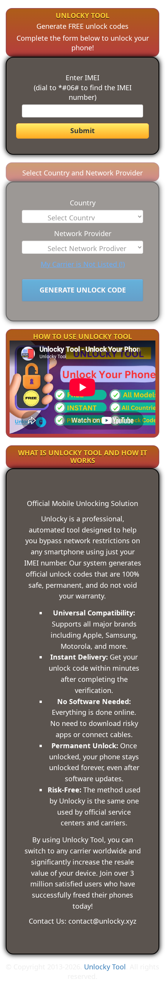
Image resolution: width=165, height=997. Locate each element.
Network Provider (82, 233)
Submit (82, 130)
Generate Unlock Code (83, 289)
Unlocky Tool (105, 966)
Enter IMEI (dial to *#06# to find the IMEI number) (83, 87)
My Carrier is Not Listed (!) (83, 264)
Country (83, 202)
